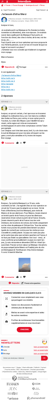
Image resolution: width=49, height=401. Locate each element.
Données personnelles (37, 369)
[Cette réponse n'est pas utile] (24, 143)
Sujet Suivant (41, 10)
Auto (5, 350)
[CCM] (36, 384)
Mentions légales (31, 372)
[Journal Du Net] (12, 388)
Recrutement (25, 369)
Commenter (9, 143)
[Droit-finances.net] (36, 388)
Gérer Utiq (21, 372)
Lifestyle (6, 347)
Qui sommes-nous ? (9, 367)
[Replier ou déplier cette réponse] (47, 102)
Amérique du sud (32, 5)
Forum (8, 5)
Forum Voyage (18, 5)
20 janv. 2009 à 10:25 (31, 21)
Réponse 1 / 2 (6, 102)
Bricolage (6, 353)
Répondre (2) (9, 67)
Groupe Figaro (42, 372)
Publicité (37, 367)
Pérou (42, 5)
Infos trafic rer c (8, 90)
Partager (22, 67)
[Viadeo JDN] (36, 393)
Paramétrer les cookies (10, 372)
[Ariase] (12, 398)
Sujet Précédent (9, 10)
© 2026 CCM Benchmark (24, 374)
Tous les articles (10, 369)
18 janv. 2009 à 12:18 (14, 109)
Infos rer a (5, 87)
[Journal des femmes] (12, 384)
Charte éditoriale (27, 367)
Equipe (19, 367)
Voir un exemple (41, 347)
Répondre (15, 283)
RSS (18, 369)
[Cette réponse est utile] (17, 143)
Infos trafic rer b (8, 78)
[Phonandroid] (36, 398)
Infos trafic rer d (8, 81)
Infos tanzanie (7, 84)
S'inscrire (24, 329)
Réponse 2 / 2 (6, 191)
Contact (43, 367)
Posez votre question (32, 283)
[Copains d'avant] (12, 393)
